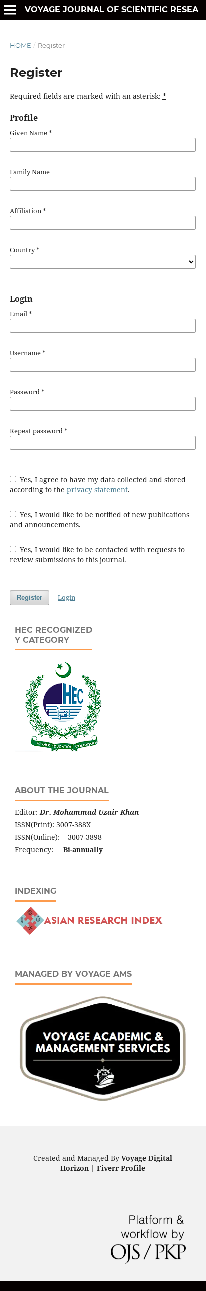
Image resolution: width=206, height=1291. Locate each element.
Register (29, 597)
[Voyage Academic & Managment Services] (103, 1104)
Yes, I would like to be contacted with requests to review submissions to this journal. (98, 554)
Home (21, 45)
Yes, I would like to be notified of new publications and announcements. (100, 519)
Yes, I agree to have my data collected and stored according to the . (98, 484)
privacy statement (97, 489)
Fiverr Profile (121, 1168)
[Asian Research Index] (89, 932)
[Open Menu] (10, 10)
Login (67, 597)
